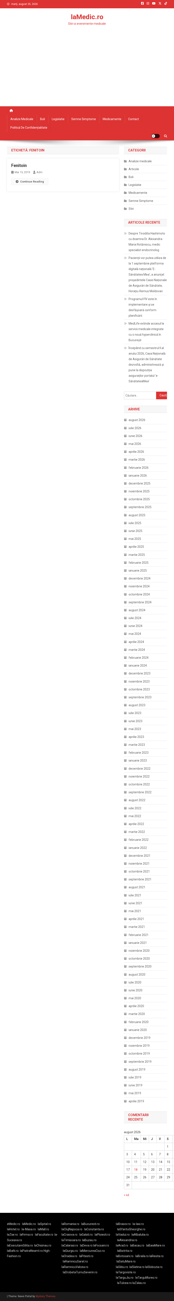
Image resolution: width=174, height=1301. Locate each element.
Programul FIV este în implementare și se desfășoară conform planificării (143, 307)
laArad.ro (122, 1245)
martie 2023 (137, 744)
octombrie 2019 (139, 1053)
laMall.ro (43, 1229)
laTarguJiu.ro (125, 1277)
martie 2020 (137, 1014)
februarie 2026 (139, 467)
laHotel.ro (13, 1229)
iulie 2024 (135, 618)
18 (136, 1169)
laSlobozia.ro (154, 1267)
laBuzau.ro (89, 1240)
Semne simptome (83, 119)
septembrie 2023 (140, 697)
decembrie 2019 (139, 1037)
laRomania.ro (70, 1224)
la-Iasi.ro (138, 1224)
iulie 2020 (135, 982)
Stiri (131, 208)
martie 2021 (137, 927)
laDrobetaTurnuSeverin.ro (80, 1272)
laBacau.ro (137, 1245)
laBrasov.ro (123, 1224)
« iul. (127, 1195)
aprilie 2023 (136, 737)
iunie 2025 (135, 531)
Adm (39, 172)
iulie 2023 (135, 713)
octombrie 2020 (139, 958)
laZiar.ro (12, 1234)
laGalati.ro (86, 1234)
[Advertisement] (87, 74)
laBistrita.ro (124, 1250)
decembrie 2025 (139, 483)
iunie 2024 (135, 626)
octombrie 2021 (139, 871)
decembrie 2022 (139, 768)
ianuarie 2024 (138, 665)
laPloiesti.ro (102, 1234)
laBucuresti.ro (90, 1224)
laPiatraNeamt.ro (31, 1250)
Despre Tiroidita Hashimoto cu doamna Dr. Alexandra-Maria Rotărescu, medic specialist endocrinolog (147, 242)
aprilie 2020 (136, 1006)
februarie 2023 (139, 752)
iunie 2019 (135, 1085)
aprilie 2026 (136, 451)
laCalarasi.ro (70, 1245)
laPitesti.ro (86, 1256)
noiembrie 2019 (139, 1045)
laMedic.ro (87, 17)
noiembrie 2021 (139, 863)
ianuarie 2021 (138, 942)
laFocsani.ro (101, 1245)
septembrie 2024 (140, 602)
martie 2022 (137, 832)
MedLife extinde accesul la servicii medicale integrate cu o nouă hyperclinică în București (146, 332)
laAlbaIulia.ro (140, 1234)
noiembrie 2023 (139, 681)
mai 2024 (135, 633)
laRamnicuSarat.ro (75, 1261)
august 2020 (137, 974)
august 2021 (137, 887)
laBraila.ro (142, 1256)
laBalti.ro (13, 1250)
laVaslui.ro (124, 1234)
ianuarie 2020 (138, 1030)
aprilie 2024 (136, 642)
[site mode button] (155, 136)
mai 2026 (135, 444)
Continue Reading (32, 181)
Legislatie (58, 119)
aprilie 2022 (136, 824)
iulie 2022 (135, 808)
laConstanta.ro (94, 1229)
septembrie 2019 (140, 1061)
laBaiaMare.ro (155, 1245)
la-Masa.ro (29, 1229)
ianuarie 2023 (138, 760)
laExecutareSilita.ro (20, 1245)
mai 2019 (135, 1093)
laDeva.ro (86, 1245)
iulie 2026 (135, 428)
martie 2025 (137, 554)
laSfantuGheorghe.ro (131, 1229)
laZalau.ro (139, 1283)
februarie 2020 (139, 1022)
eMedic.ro (13, 1224)
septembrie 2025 (140, 507)
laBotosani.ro (124, 1256)
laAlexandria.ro (127, 1240)
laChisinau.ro (42, 1245)
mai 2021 (135, 911)
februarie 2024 (139, 657)
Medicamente (112, 119)
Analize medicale (21, 119)
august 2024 (137, 610)
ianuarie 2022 (138, 848)
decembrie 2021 (139, 855)
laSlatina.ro (137, 1267)
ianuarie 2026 (138, 475)
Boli (42, 119)
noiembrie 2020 (139, 950)
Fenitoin (19, 165)
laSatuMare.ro (126, 1261)
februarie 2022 (139, 839)
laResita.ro (156, 1256)
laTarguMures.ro (146, 1277)
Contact (133, 119)
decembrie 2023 (139, 673)
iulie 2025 (135, 523)
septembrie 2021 (140, 879)
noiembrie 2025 (139, 491)
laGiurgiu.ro (71, 1250)
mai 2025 (135, 539)
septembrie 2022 (140, 792)
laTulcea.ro (124, 1283)
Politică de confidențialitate (28, 127)
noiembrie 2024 (139, 586)
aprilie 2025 (136, 546)
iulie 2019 (135, 1077)
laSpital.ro (44, 1224)
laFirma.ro (26, 1234)
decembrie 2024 (139, 578)
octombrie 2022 (139, 784)
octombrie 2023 (139, 689)
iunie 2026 (135, 436)
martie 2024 (137, 649)
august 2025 (137, 515)
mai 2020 (135, 998)
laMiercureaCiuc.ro (92, 1250)
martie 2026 (137, 459)
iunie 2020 (135, 990)
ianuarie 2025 (138, 570)
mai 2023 (135, 729)
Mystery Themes (45, 1296)
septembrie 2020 (140, 966)
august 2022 (137, 800)
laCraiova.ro (69, 1234)
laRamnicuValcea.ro (75, 1267)
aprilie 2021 (136, 919)
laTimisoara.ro (71, 1240)
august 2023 (137, 705)
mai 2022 (135, 816)
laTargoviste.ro (126, 1272)
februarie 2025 (139, 562)
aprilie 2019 (136, 1101)
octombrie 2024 (139, 594)
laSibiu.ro (122, 1267)
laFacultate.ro (44, 1234)
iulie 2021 (135, 895)
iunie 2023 (135, 721)
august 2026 (137, 420)
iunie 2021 (135, 903)
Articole (134, 169)
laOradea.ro (69, 1256)
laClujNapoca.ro (72, 1229)
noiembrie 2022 (139, 776)
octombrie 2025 (139, 499)
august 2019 (137, 1069)
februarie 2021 (139, 935)
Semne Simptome (141, 201)
